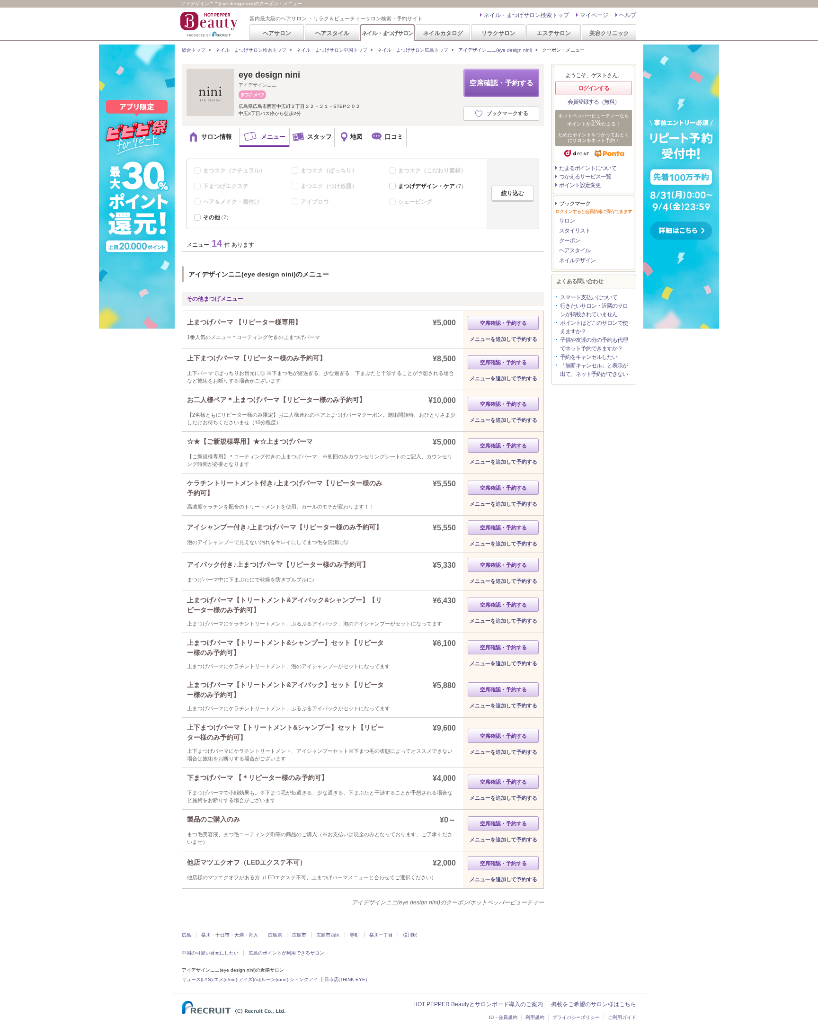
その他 (217, 217)
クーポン (569, 240)
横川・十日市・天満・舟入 (229, 935)
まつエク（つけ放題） (329, 186)
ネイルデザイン (577, 260)
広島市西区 (328, 935)
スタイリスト (574, 230)
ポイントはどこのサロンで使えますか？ (594, 327)
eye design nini (269, 75)
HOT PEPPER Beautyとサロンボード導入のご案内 (478, 1004)
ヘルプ (627, 15)
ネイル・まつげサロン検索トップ (526, 15)
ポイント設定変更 (580, 185)
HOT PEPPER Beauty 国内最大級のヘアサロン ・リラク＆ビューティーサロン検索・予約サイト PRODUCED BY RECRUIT (209, 24)
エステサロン (554, 32)
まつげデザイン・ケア (432, 186)
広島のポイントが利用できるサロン (286, 953)
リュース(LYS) (197, 979)
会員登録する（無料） (594, 101)
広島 (186, 935)
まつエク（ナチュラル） (234, 170)
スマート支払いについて (588, 297)
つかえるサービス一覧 (585, 176)
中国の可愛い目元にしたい (210, 953)
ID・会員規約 (503, 1017)
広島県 (275, 935)
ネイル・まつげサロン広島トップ (412, 50)
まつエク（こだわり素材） (432, 170)
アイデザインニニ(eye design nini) (495, 50)
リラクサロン (498, 32)
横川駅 (410, 935)
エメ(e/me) (225, 979)
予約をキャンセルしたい (588, 357)
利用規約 (534, 1017)
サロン (567, 220)
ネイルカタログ (443, 32)
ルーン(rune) (274, 979)
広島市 (299, 935)
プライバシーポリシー (576, 1017)
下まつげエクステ (226, 186)
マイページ (594, 15)
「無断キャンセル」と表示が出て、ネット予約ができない (594, 369)
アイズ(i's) (249, 979)
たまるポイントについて (587, 168)
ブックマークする (507, 113)
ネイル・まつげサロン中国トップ (331, 50)
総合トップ (193, 50)
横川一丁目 (381, 935)
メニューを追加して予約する (503, 339)
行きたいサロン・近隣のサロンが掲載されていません (594, 310)
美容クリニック (609, 32)
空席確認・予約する (501, 83)
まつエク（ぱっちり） (329, 170)
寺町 (354, 935)
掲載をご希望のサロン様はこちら (593, 1004)
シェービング (415, 202)
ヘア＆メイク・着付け (231, 202)
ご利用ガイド (622, 1017)
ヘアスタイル (332, 32)
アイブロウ (315, 202)
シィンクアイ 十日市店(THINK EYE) (328, 979)
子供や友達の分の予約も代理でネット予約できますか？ (594, 344)
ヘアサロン (277, 32)
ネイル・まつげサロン (387, 32)
